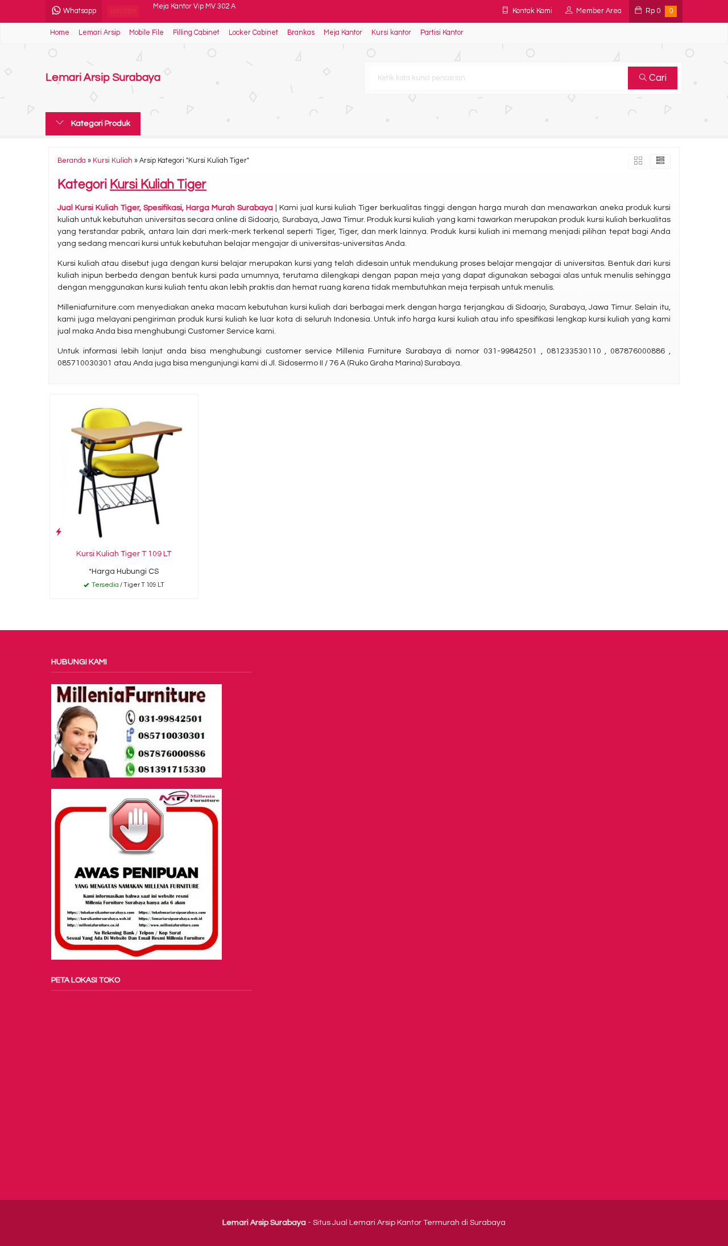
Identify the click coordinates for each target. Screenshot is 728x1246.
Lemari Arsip (99, 32)
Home (59, 32)
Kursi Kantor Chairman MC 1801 (205, 11)
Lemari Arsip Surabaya (103, 78)
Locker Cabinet (253, 32)
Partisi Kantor (442, 32)
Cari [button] (657, 78)
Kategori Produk (99, 124)
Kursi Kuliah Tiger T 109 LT (123, 554)
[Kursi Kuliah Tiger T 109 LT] (124, 468)
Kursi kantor (391, 32)
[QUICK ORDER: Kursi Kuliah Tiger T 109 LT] (58, 532)
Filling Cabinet (196, 32)
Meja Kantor (343, 32)
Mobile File (146, 32)
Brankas (301, 32)
